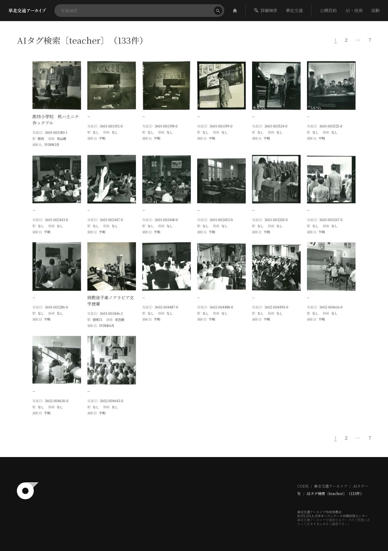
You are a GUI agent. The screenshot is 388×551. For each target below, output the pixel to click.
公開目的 (328, 10)
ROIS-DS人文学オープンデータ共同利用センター (332, 516)
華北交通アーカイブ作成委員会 (319, 512)
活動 (375, 10)
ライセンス (318, 523)
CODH (303, 486)
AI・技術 (354, 10)
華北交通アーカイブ (330, 486)
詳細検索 (269, 10)
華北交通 (294, 10)
